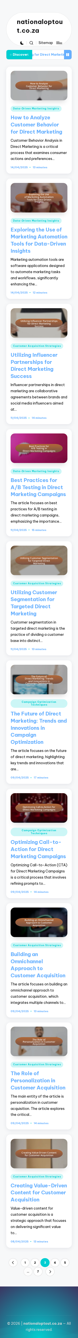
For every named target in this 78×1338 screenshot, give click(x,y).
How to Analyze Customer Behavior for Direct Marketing (36, 124)
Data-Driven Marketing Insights (36, 108)
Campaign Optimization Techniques (39, 703)
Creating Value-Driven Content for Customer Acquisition (39, 1192)
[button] (13, 1262)
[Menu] (58, 42)
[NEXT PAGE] (50, 1271)
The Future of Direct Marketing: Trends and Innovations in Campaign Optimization (39, 728)
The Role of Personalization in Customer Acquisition (38, 1080)
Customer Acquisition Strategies (37, 345)
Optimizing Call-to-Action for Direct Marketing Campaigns (38, 849)
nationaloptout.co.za (40, 26)
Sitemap (46, 42)
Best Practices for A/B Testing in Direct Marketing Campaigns (38, 487)
